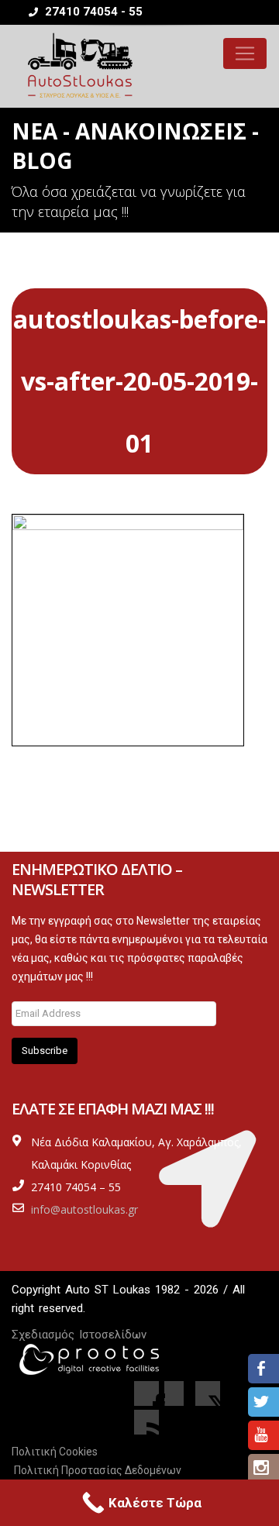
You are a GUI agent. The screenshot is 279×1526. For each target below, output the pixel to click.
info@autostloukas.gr (84, 1209)
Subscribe (44, 1050)
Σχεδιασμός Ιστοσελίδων (79, 1335)
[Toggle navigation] (245, 53)
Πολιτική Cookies (55, 1451)
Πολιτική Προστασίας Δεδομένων (97, 1470)
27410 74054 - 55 (92, 12)
